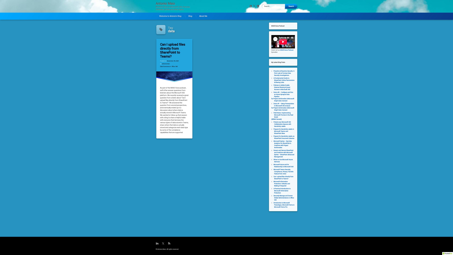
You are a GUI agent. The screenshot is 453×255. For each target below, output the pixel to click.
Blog (190, 16)
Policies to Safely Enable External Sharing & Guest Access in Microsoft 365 (282, 87)
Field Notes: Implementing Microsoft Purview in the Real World (283, 115)
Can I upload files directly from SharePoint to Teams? (172, 50)
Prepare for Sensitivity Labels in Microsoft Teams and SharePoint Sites (284, 131)
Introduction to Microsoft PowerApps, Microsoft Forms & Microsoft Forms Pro (284, 205)
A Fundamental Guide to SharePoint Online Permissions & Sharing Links (284, 80)
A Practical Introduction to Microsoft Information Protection (282, 191)
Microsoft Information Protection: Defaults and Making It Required (282, 184)
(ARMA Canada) (276, 119)
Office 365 (175, 66)
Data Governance (165, 66)
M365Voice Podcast (287, 50)
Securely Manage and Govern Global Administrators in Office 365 (284, 198)
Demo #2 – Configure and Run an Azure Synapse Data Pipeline (283, 94)
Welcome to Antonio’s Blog (170, 16)
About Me (203, 16)
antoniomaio (166, 64)
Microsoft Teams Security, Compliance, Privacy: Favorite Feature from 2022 (283, 172)
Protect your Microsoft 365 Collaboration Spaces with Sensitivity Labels (282, 124)
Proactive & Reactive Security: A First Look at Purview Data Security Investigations (284, 73)
